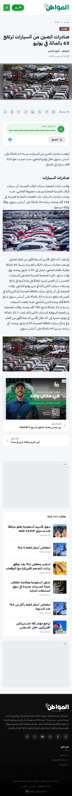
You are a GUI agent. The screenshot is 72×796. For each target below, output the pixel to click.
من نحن (63, 755)
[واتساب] (53, 112)
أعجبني (54, 139)
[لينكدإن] (33, 112)
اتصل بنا (62, 764)
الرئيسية (66, 22)
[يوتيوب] (43, 737)
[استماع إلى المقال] (61, 129)
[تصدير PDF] (12, 112)
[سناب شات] (35, 737)
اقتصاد (56, 22)
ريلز (16, 7)
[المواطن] (56, 7)
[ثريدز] (27, 737)
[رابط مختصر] (19, 112)
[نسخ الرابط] (26, 112)
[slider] (32, 130)
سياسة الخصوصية (58, 759)
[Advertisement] (36, 484)
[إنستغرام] (50, 737)
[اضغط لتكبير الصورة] (36, 82)
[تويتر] (66, 737)
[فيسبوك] (47, 112)
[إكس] (40, 112)
